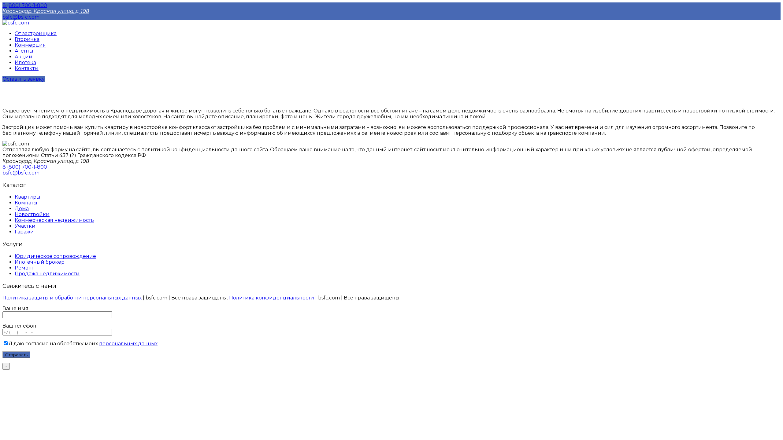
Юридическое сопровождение (55, 256)
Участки (25, 226)
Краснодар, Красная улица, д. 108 (45, 11)
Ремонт (24, 268)
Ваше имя (15, 308)
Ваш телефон (19, 326)
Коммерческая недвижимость (54, 220)
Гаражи (24, 232)
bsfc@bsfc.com (20, 17)
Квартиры (27, 197)
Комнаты (26, 203)
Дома (22, 208)
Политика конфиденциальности (272, 298)
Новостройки (32, 214)
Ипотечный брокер (40, 262)
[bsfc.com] (15, 23)
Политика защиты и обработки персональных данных (72, 298)
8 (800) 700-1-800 (24, 5)
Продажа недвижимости (47, 274)
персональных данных (128, 343)
